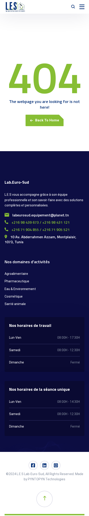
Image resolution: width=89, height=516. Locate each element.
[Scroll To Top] (44, 499)
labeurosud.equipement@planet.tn (40, 215)
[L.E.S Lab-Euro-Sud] (15, 7)
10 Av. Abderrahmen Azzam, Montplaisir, (42, 237)
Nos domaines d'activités (27, 262)
